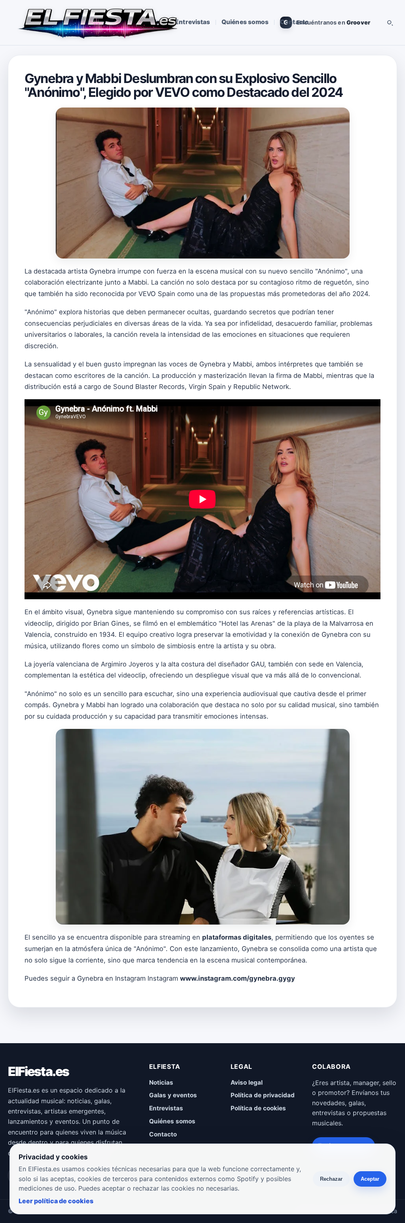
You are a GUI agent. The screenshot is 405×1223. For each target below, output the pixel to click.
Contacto (294, 22)
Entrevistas (192, 22)
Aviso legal (247, 1082)
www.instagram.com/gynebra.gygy (237, 978)
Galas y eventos (173, 1095)
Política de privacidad (263, 1095)
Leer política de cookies (56, 1201)
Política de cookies (258, 1108)
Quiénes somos (245, 22)
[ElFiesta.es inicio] (97, 22)
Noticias (161, 1082)
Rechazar (331, 1179)
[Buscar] (389, 22)
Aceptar (370, 1179)
